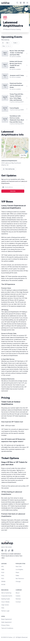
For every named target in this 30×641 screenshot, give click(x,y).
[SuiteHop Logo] (5, 3)
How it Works (5, 602)
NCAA (3, 584)
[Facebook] (2, 550)
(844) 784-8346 (6, 547)
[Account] (24, 2)
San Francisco (20, 578)
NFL (2, 566)
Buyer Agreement (6, 619)
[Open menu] (27, 2)
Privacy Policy (5, 625)
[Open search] (17, 2)
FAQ (2, 608)
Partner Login (5, 611)
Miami (17, 572)
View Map (23, 155)
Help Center (5, 605)
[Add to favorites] (26, 9)
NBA (2, 569)
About (18, 593)
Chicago (18, 581)
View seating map (9, 169)
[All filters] (2, 42)
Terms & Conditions (7, 628)
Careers (18, 596)
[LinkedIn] (12, 550)
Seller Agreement (6, 622)
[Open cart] (20, 2)
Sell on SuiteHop (6, 593)
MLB (2, 572)
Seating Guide (5, 599)
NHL (2, 575)
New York (18, 566)
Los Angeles (19, 569)
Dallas (17, 575)
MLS (2, 578)
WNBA (3, 581)
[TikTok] (9, 550)
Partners (18, 599)
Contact (18, 602)
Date (7, 42)
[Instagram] (6, 550)
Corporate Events (6, 596)
